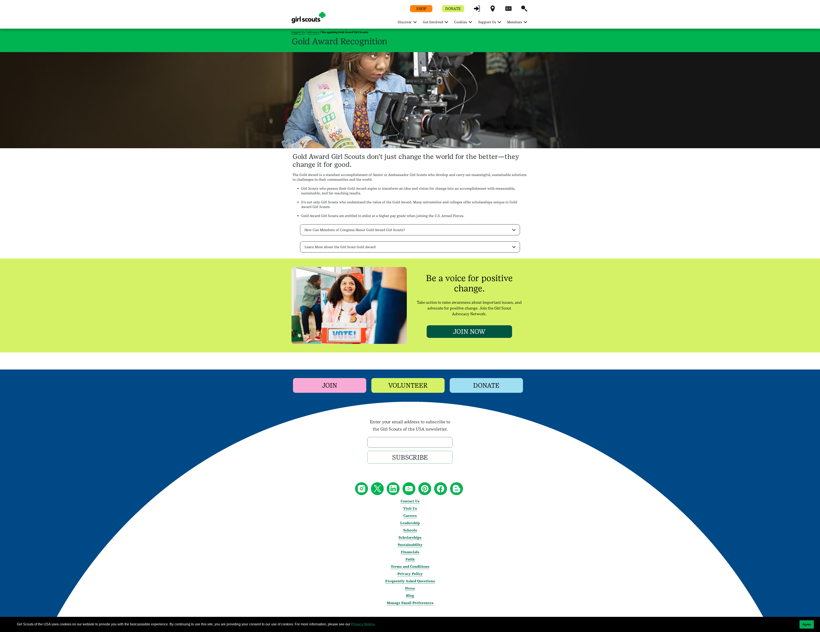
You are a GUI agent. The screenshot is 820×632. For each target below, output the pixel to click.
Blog (410, 596)
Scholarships (410, 537)
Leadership (410, 523)
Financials (410, 552)
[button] (477, 11)
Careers (410, 516)
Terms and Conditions (410, 567)
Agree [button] (806, 624)
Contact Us (410, 501)
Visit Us (410, 508)
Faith (410, 559)
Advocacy (313, 32)
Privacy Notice (363, 624)
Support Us (298, 32)
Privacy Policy (410, 574)
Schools (410, 530)
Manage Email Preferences (410, 603)
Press (410, 588)
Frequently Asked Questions (410, 581)
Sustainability (410, 545)
